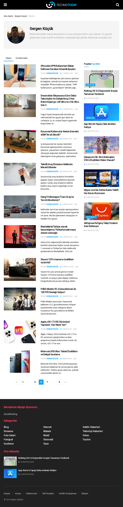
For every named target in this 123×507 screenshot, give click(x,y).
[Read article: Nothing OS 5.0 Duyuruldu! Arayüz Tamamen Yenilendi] (101, 79)
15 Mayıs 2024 (67, 204)
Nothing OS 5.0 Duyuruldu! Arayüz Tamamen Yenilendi (43, 458)
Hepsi (8, 58)
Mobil (46, 435)
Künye (18, 493)
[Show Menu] (5, 5)
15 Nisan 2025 (67, 109)
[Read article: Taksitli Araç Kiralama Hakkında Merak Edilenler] (20, 174)
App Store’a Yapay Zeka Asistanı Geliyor (37, 470)
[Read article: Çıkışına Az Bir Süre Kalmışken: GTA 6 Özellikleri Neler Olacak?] (101, 145)
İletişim (85, 493)
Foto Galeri (10, 435)
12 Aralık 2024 (67, 267)
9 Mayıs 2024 (66, 329)
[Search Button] (117, 5)
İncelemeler (22, 58)
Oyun (89, 151)
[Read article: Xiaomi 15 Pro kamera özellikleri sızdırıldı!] (20, 269)
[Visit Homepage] (61, 5)
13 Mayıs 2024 (67, 237)
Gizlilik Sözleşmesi (67, 493)
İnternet (91, 217)
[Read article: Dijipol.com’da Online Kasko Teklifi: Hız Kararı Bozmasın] (101, 178)
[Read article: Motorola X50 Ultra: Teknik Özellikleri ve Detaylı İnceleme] (20, 361)
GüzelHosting (10, 414)
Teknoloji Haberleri (93, 431)
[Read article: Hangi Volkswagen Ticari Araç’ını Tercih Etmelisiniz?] (20, 206)
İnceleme (9, 443)
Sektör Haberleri (91, 427)
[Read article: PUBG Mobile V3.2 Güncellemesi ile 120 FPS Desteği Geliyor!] (20, 299)
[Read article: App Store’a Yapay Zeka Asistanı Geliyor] (101, 112)
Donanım (8, 431)
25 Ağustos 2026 (92, 98)
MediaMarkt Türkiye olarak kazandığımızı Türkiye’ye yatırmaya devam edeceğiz (58, 229)
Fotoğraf (8, 439)
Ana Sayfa (8, 16)
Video (86, 435)
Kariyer (7, 493)
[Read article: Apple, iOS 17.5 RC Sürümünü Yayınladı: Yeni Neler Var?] (20, 331)
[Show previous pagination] (16, 382)
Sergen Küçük (21, 16)
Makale (47, 431)
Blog (89, 184)
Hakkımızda (31, 493)
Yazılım (90, 85)
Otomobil (48, 439)
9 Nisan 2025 (66, 139)
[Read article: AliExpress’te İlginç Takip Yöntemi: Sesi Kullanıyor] (101, 211)
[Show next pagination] (65, 382)
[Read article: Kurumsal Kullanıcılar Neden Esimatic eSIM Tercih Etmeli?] (20, 141)
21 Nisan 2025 (67, 73)
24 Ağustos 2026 (92, 230)
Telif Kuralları (48, 493)
